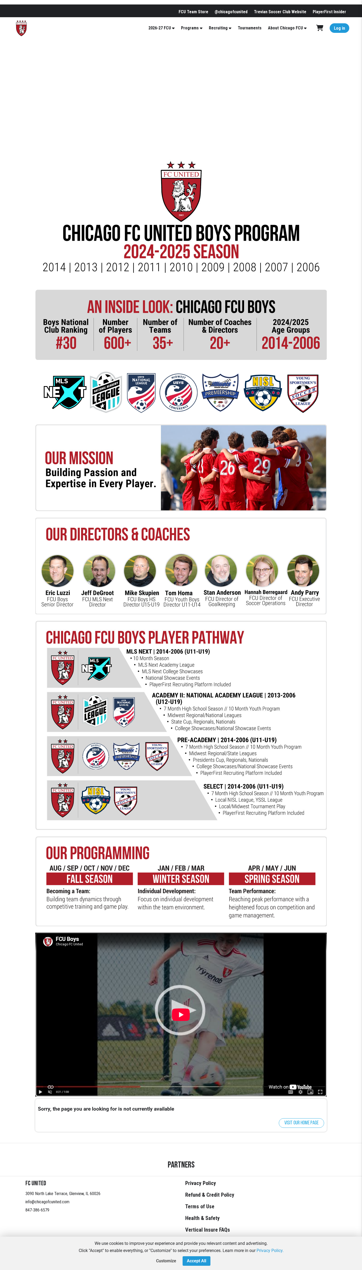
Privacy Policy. (270, 1250)
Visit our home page (301, 1123)
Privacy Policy (200, 1183)
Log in (339, 28)
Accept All (196, 1260)
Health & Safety (202, 1218)
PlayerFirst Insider (329, 11)
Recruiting (218, 27)
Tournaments (250, 27)
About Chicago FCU (285, 27)
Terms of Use (199, 1206)
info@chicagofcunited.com (47, 1201)
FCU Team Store (193, 11)
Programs (190, 27)
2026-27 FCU (159, 27)
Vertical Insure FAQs (207, 1229)
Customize (166, 1260)
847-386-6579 (37, 1210)
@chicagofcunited (231, 11)
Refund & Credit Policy (209, 1194)
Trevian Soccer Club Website (280, 11)
